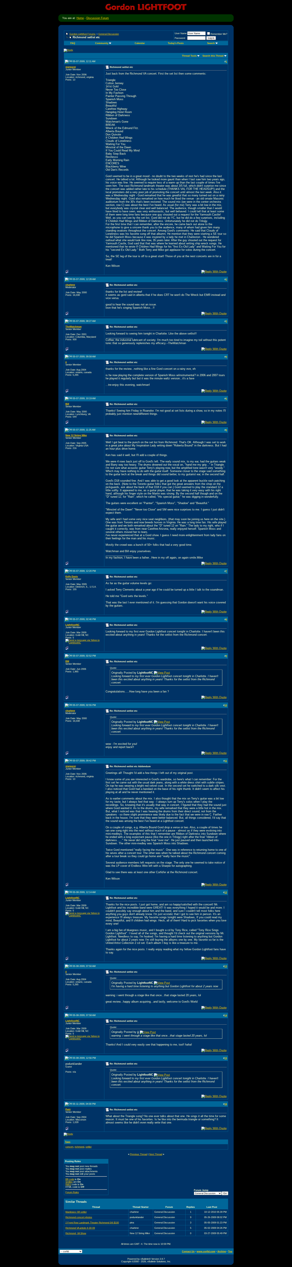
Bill (67, 404)
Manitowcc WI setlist (76, 1212)
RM (67, 661)
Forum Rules (72, 1192)
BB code (69, 1179)
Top (230, 1251)
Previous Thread (138, 1154)
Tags (67, 1142)
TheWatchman (73, 326)
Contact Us (188, 1251)
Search (211, 43)
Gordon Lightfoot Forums (82, 34)
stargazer (70, 67)
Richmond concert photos (78, 1217)
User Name (181, 33)
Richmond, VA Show (75, 1233)
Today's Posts (176, 43)
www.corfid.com (206, 1251)
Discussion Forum (97, 18)
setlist (88, 1146)
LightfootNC (72, 624)
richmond (79, 1146)
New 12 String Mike (76, 435)
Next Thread (155, 1154)
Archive (221, 1251)
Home (80, 18)
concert (69, 1146)
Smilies (69, 1181)
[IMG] (68, 1184)
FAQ (72, 43)
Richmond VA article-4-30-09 (80, 1228)
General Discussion (108, 34)
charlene (70, 284)
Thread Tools (189, 55)
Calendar (140, 43)
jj (66, 362)
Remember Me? (219, 34)
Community (101, 43)
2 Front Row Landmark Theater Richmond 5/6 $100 (92, 1222)
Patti (68, 1109)
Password (180, 38)
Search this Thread (213, 55)
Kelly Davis (71, 576)
